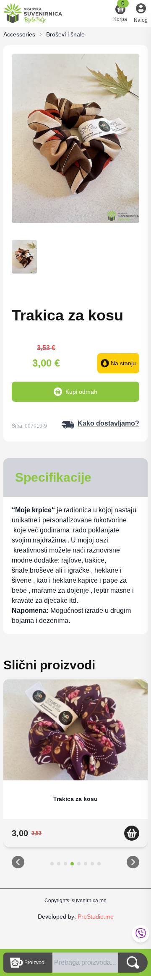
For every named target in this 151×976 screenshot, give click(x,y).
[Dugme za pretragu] (133, 963)
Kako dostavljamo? (108, 423)
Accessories (19, 34)
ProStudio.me (96, 916)
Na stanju (123, 363)
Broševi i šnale (65, 34)
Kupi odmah (81, 391)
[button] (18, 864)
